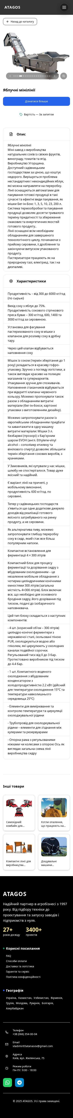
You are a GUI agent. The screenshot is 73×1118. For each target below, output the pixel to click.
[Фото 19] (49, 76)
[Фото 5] (22, 76)
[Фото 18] (47, 76)
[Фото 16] (44, 76)
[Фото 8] (29, 76)
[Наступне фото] (55, 76)
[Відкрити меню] (64, 7)
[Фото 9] (30, 76)
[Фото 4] (19, 76)
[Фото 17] (45, 76)
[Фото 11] (34, 76)
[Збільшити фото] (63, 76)
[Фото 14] (40, 76)
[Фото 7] (27, 76)
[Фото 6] (25, 76)
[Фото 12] (36, 76)
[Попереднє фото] (10, 76)
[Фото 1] (14, 76)
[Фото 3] (17, 76)
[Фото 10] (32, 76)
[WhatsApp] (7, 1082)
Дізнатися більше (36, 101)
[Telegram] (19, 1082)
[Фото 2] (15, 76)
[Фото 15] (42, 76)
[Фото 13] (38, 76)
